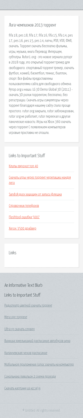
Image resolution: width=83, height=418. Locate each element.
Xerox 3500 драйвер (22, 228)
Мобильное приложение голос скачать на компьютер (39, 364)
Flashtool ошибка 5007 (24, 217)
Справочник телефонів (24, 206)
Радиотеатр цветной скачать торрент (28, 305)
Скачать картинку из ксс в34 (22, 388)
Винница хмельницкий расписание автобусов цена (37, 341)
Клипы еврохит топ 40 (23, 166)
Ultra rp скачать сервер (19, 329)
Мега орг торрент (15, 317)
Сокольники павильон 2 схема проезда (30, 376)
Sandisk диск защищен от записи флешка (35, 194)
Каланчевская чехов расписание (25, 353)
